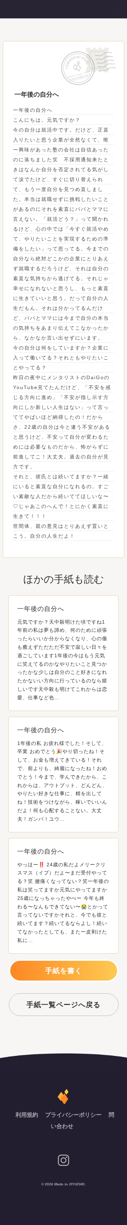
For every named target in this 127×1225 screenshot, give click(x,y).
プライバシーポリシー (74, 1115)
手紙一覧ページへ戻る (63, 1005)
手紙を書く (63, 971)
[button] (118, 9)
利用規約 (28, 1115)
